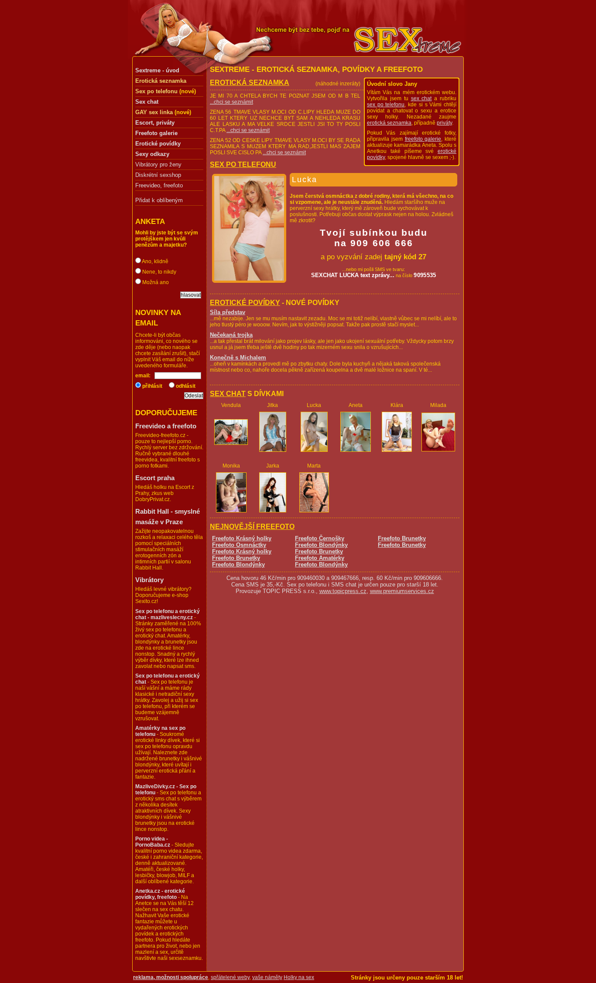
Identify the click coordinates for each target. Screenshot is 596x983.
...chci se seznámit (231, 102)
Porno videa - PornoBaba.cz (152, 842)
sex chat (421, 98)
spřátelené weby (230, 977)
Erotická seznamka (160, 81)
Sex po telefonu (156, 91)
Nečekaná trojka (231, 335)
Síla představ (227, 312)
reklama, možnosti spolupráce (170, 977)
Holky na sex (299, 977)
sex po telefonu (385, 105)
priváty (444, 123)
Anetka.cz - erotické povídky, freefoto (160, 894)
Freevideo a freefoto (165, 426)
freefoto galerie (423, 139)
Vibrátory (149, 579)
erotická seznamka (389, 123)
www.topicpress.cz (343, 591)
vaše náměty (267, 977)
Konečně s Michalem (238, 357)
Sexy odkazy (152, 154)
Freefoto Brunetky (236, 558)
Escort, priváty (155, 122)
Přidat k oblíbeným (159, 200)
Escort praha (155, 477)
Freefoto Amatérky (319, 558)
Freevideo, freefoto (159, 186)
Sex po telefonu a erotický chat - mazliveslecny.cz (167, 614)
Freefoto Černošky (319, 538)
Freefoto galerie (156, 133)
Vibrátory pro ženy (158, 165)
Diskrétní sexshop (158, 175)
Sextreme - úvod (157, 70)
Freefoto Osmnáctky (239, 545)
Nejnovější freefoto (252, 526)
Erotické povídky (158, 143)
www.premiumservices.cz (402, 591)
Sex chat (146, 101)
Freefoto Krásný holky (241, 538)
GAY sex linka (154, 112)
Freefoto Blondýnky (238, 564)
